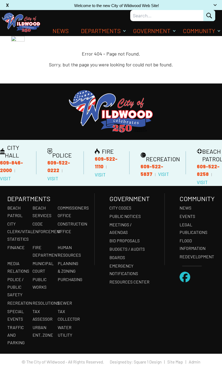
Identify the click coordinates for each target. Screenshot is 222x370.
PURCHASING (69, 279)
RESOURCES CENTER (129, 281)
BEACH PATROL (14, 211)
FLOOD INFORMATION (192, 244)
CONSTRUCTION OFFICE (69, 227)
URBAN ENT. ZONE (42, 331)
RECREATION (18, 302)
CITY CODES (120, 207)
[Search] (209, 15)
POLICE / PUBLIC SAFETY (15, 287)
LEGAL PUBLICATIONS (193, 228)
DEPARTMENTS (101, 30)
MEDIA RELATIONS (18, 267)
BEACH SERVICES (41, 211)
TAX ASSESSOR (42, 315)
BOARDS (117, 257)
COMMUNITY (199, 30)
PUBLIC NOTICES (125, 216)
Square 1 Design (148, 361)
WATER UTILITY (65, 331)
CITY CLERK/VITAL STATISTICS (18, 231)
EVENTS (187, 216)
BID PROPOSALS (124, 240)
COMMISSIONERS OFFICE (69, 211)
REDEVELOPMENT (196, 256)
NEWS (61, 30)
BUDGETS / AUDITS (127, 249)
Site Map (175, 361)
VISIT (5, 178)
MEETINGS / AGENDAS (120, 228)
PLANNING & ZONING (68, 267)
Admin (194, 361)
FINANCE (16, 247)
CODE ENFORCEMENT (43, 227)
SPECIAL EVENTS (15, 315)
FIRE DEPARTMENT (43, 251)
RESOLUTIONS (43, 302)
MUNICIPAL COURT (43, 267)
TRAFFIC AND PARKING (16, 335)
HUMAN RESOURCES (69, 251)
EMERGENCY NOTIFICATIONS (123, 269)
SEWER (65, 302)
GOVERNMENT (152, 30)
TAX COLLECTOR (69, 315)
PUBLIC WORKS (39, 283)
